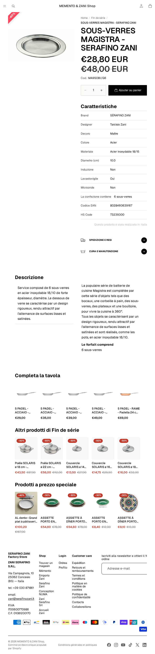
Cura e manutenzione (103, 251)
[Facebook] (109, 644)
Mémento (45, 570)
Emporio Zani (44, 577)
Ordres (63, 563)
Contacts (78, 602)
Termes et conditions (78, 577)
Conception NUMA (46, 592)
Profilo (63, 567)
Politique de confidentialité (81, 595)
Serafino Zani (44, 584)
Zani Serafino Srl (44, 602)
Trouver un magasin (46, 564)
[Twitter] (137, 644)
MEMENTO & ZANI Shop (30, 641)
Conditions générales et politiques (77, 645)
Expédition (78, 563)
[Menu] (4, 6)
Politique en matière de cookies (79, 586)
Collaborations (81, 607)
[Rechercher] (13, 6)
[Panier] (150, 6)
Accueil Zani (44, 611)
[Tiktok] (130, 644)
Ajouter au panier (130, 90)
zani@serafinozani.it (21, 598)
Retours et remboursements (82, 569)
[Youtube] (123, 644)
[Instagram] (116, 644)
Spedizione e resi (100, 240)
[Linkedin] (144, 644)
